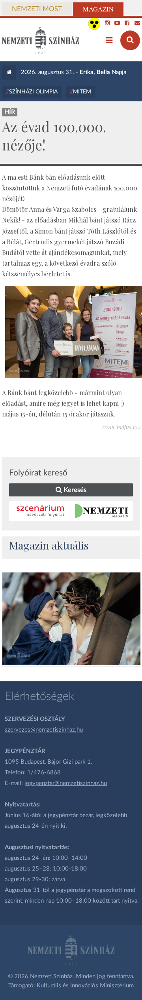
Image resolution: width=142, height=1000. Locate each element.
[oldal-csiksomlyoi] (71, 618)
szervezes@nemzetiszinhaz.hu (44, 730)
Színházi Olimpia (33, 92)
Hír (9, 112)
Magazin (98, 9)
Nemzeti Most (37, 9)
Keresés (74, 490)
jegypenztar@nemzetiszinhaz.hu (65, 783)
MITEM (82, 92)
